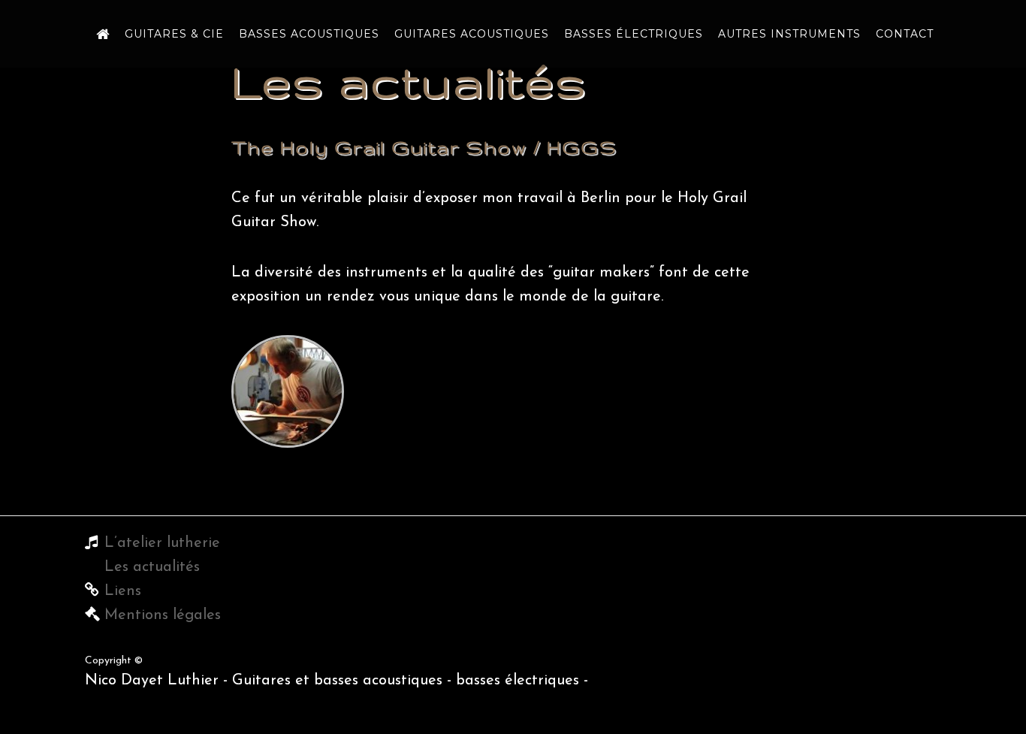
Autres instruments (789, 34)
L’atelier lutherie (162, 543)
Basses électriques (633, 34)
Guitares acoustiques (471, 34)
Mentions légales (162, 615)
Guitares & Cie (174, 34)
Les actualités (152, 567)
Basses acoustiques (309, 34)
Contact (905, 34)
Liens (122, 591)
